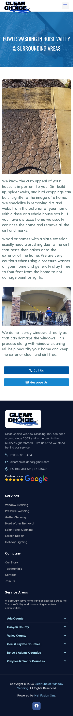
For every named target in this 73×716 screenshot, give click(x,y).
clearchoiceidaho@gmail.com (29, 462)
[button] (65, 5)
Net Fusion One (44, 695)
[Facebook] (36, 706)
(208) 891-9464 (21, 455)
